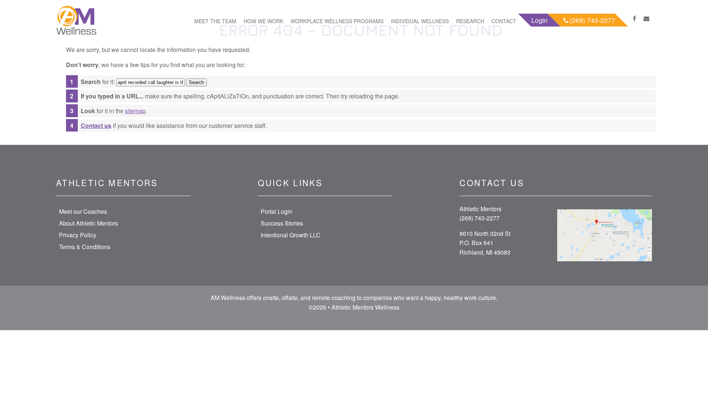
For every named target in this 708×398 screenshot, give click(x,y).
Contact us (96, 125)
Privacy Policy (77, 235)
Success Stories (282, 223)
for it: (98, 81)
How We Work (263, 21)
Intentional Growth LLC (290, 235)
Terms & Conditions (84, 246)
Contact (504, 21)
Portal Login (276, 211)
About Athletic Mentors (88, 223)
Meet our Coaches (83, 211)
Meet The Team (215, 21)
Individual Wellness (420, 21)
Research (470, 21)
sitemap (135, 111)
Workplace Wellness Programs (337, 21)
